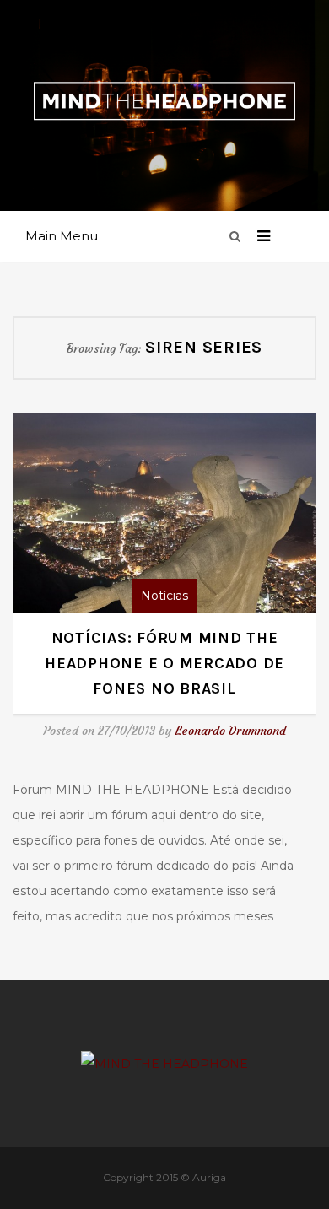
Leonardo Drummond (230, 730)
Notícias (164, 595)
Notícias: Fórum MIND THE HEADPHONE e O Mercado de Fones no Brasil (164, 663)
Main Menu (61, 236)
